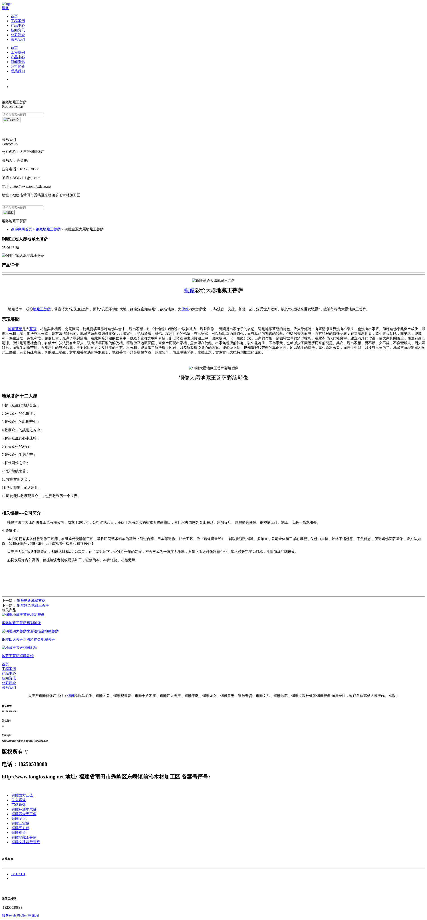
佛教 (185, 309)
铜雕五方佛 (20, 828)
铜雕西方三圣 (22, 795)
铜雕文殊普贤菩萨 (26, 842)
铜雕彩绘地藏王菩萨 (33, 605)
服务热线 (9, 916)
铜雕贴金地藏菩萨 (31, 601)
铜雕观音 (19, 833)
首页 (14, 16)
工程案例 (18, 21)
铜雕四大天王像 (24, 814)
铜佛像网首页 (21, 229)
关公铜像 (19, 800)
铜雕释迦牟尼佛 (24, 809)
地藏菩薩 (15, 329)
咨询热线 (24, 916)
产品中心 (18, 25)
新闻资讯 (18, 30)
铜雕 (70, 696)
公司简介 (18, 35)
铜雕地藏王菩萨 (48, 229)
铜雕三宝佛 (20, 823)
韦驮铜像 (19, 804)
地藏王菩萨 (42, 309)
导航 (5, 8)
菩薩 (32, 329)
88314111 (18, 874)
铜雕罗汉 (19, 818)
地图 (35, 916)
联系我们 (18, 39)
